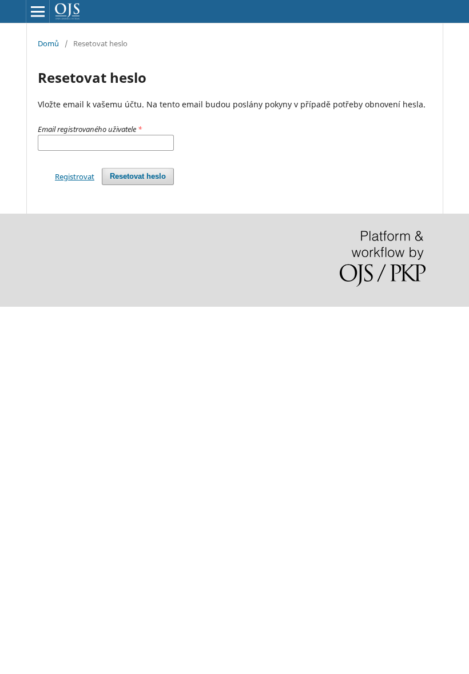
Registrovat (74, 176)
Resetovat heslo (138, 176)
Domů (48, 43)
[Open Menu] (37, 11)
